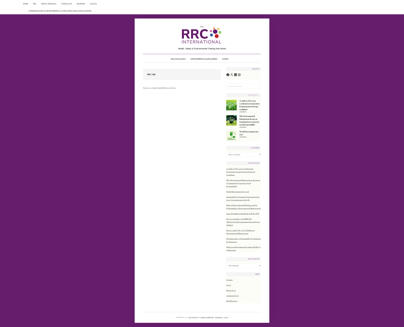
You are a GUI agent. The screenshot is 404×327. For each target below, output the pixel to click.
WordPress (219, 317)
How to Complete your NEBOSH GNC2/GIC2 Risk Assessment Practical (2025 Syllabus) (243, 222)
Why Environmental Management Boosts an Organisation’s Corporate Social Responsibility (243, 183)
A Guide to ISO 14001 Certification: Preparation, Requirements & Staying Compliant (240, 172)
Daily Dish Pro (193, 317)
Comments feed (232, 295)
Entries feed (230, 290)
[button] (233, 57)
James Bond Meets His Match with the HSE (242, 213)
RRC (202, 26)
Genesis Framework (207, 317)
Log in (228, 285)
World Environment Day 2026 (237, 191)
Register (229, 280)
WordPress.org (231, 301)
